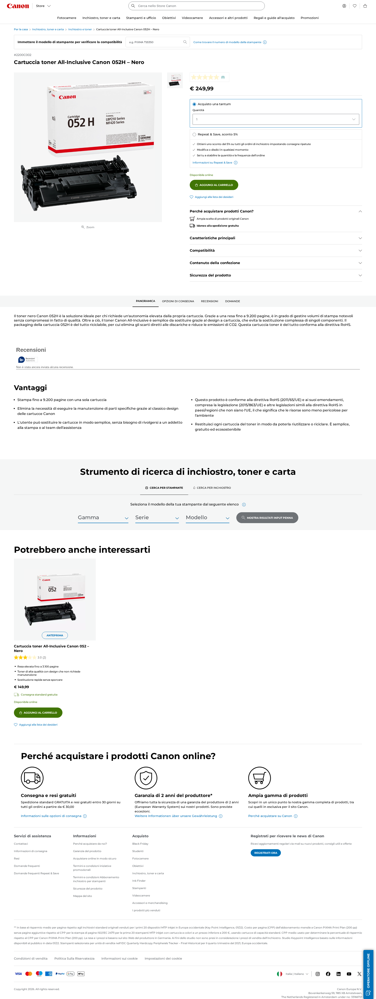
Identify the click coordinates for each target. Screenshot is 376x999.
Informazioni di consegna (30, 851)
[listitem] (175, 80)
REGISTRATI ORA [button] (265, 852)
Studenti (137, 851)
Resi (16, 858)
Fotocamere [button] (66, 18)
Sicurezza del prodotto (87, 888)
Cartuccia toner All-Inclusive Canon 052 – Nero (51, 648)
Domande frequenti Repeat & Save (36, 873)
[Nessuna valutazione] (206, 77)
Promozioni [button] (310, 18)
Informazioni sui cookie (119, 958)
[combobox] (196, 6)
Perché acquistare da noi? (90, 843)
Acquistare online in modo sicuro (94, 858)
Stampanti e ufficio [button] (141, 18)
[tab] (146, 301)
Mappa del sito (82, 896)
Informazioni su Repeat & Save (212, 162)
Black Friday (140, 843)
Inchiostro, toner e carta (48, 29)
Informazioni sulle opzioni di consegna (51, 816)
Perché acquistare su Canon (270, 816)
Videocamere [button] (192, 18)
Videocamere (141, 895)
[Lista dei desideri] (354, 5)
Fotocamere (140, 858)
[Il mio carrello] (365, 5)
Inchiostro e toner (80, 29)
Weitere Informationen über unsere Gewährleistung (176, 816)
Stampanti (139, 888)
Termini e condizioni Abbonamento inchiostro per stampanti (96, 879)
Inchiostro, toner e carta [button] (101, 18)
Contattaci (21, 843)
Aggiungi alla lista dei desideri (214, 197)
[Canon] (18, 6)
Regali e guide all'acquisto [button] (274, 18)
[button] (265, 42)
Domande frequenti (27, 866)
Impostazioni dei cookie (163, 958)
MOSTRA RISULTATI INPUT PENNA (270, 517)
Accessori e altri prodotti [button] (228, 18)
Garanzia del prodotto (87, 851)
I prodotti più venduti (146, 910)
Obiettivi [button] (169, 18)
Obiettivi (137, 866)
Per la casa (21, 29)
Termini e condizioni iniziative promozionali (92, 867)
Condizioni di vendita (30, 958)
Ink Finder (139, 880)
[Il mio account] (344, 5)
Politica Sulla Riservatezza (74, 958)
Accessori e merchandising (150, 903)
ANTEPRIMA (55, 635)
